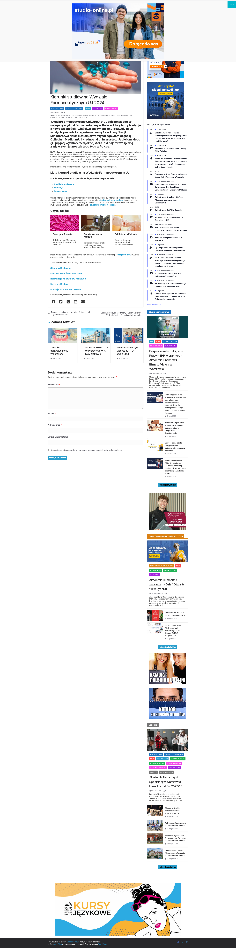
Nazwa (52, 413)
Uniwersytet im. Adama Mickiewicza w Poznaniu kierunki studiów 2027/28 (175, 853)
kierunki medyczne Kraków (61, 115)
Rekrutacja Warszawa (157, 763)
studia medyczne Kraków (119, 115)
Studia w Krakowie (60, 268)
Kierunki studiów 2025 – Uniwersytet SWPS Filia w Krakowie (95, 350)
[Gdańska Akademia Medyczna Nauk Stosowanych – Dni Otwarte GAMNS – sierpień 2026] (155, 632)
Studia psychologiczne (158, 767)
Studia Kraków (97, 108)
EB (165, 373)
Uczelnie (153, 772)
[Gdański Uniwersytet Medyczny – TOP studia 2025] (128, 329)
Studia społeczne (156, 346)
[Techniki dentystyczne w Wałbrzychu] (62, 329)
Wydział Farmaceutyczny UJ (78, 117)
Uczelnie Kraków (59, 284)
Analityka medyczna (64, 184)
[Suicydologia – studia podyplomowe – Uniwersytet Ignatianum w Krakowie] (155, 448)
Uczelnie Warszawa (166, 772)
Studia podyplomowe (170, 341)
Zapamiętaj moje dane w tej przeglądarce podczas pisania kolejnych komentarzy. (86, 450)
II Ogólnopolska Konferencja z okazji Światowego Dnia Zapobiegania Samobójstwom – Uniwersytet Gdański (171, 187)
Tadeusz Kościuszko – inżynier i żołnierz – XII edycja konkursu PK (70, 313)
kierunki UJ (92, 115)
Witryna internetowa (58, 437)
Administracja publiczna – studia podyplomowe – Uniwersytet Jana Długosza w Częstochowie (175, 428)
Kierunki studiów (57, 108)
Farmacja (58, 187)
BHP (151, 341)
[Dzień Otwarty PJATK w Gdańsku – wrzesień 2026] (155, 615)
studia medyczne (104, 115)
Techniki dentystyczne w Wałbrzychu (59, 350)
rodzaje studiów (123, 254)
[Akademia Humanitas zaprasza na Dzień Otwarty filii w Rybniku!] (167, 551)
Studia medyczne (111, 108)
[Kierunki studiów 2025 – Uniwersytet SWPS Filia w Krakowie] (95, 329)
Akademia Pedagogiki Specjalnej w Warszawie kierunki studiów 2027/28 (165, 782)
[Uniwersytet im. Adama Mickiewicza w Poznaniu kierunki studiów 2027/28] (155, 854)
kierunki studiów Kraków (80, 115)
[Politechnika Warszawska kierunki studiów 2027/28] (155, 825)
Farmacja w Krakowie (62, 234)
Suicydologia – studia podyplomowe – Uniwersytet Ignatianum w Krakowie (175, 447)
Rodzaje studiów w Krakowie (65, 289)
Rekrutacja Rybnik (170, 570)
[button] (53, 302)
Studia (88, 108)
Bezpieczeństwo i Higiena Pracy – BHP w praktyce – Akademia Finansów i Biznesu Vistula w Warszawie (166, 360)
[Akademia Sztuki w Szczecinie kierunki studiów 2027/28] (155, 812)
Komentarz (54, 384)
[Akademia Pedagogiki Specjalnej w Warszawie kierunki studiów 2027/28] (167, 740)
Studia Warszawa (170, 346)
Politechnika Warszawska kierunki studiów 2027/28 (175, 824)
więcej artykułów (168, 485)
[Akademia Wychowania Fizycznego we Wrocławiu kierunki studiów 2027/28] (155, 839)
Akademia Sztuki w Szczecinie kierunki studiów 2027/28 (173, 810)
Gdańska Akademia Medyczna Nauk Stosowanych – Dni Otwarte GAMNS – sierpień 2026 (173, 630)
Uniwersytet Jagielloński (58, 117)
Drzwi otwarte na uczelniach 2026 (161, 566)
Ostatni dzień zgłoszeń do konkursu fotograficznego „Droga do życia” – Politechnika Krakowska (170, 296)
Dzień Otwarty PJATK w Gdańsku (169, 210)
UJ (131, 115)
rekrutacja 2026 (155, 570)
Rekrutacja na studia (177, 759)
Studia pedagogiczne (174, 763)
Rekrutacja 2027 (162, 759)
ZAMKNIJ (232, 4)
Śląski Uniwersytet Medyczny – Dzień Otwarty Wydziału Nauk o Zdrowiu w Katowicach (120, 314)
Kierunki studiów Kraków (74, 108)
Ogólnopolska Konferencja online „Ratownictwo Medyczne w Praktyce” (170, 249)
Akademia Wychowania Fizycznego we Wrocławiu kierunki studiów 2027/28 (175, 838)
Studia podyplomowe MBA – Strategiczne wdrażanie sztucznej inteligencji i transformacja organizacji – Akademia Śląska (175, 466)
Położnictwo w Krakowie (126, 234)
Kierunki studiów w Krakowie (66, 273)
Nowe (158, 341)
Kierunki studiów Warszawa (174, 754)
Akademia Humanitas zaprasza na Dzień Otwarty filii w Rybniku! (167, 584)
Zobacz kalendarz (154, 304)
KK (66, 112)
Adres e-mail (55, 425)
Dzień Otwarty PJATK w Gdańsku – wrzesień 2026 (175, 614)
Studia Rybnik (154, 574)
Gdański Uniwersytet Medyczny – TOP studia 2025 (128, 350)
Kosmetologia (60, 191)
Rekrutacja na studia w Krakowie (68, 278)
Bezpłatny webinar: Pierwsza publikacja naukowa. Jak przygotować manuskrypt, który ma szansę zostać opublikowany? (171, 136)
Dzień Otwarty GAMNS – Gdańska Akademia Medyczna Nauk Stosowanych (169, 200)
